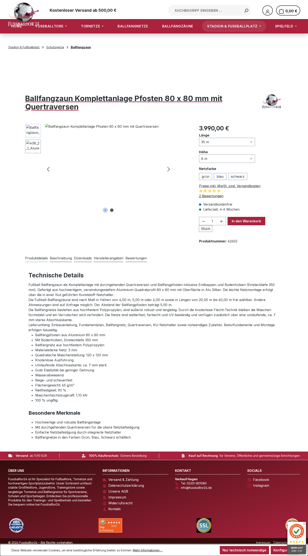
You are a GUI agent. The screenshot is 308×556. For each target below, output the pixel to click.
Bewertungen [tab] (136, 258)
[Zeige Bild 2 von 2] (111, 210)
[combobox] (205, 10)
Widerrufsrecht (120, 503)
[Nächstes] (169, 169)
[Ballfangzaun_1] (108, 169)
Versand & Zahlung (123, 479)
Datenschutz (282, 542)
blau (220, 176)
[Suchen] (246, 10)
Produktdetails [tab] (36, 258)
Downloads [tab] (83, 258)
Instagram (261, 485)
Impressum (117, 497)
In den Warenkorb (246, 221)
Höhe (203, 152)
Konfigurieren (284, 550)
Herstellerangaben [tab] (108, 258)
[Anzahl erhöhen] (221, 221)
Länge (204, 135)
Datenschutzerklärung (126, 485)
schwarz (238, 176)
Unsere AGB (118, 491)
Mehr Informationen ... (147, 550)
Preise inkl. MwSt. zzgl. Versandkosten (229, 186)
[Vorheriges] (48, 169)
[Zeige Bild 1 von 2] (105, 210)
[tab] (61, 258)
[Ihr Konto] (267, 10)
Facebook (261, 479)
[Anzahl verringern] (203, 221)
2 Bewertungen (211, 196)
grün (205, 176)
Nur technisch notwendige (244, 550)
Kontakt (114, 509)
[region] (98, 169)
